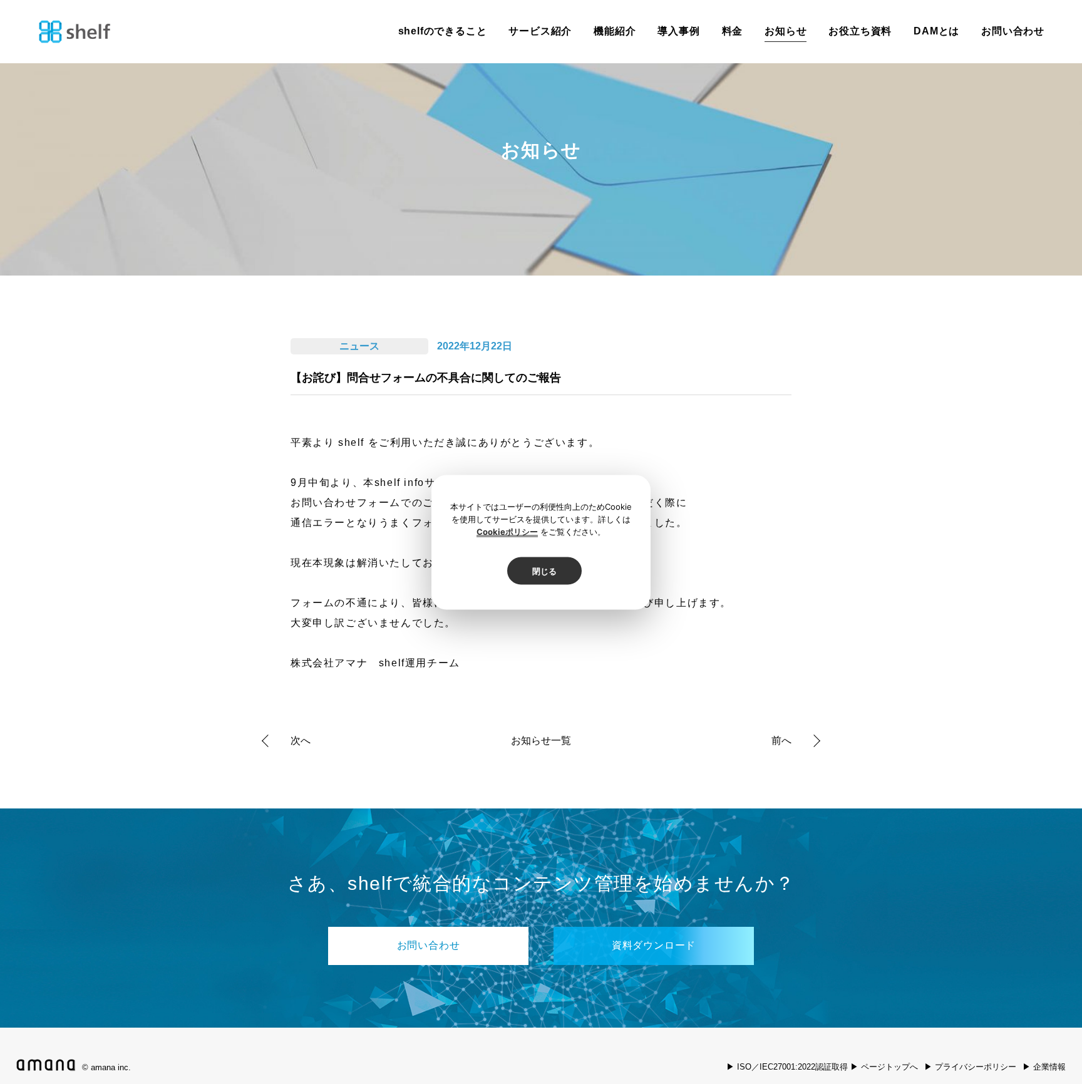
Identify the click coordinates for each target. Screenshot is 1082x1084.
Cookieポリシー (507, 531)
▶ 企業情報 (1044, 1066)
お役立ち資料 (860, 31)
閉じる (544, 570)
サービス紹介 (540, 31)
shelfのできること (442, 31)
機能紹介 (615, 31)
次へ (301, 740)
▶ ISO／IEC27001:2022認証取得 (787, 1066)
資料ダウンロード (654, 945)
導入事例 (678, 31)
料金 (732, 31)
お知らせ (785, 31)
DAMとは (936, 31)
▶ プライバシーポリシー (970, 1066)
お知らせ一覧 (541, 741)
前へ (781, 740)
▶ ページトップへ (884, 1066)
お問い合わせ (1012, 31)
